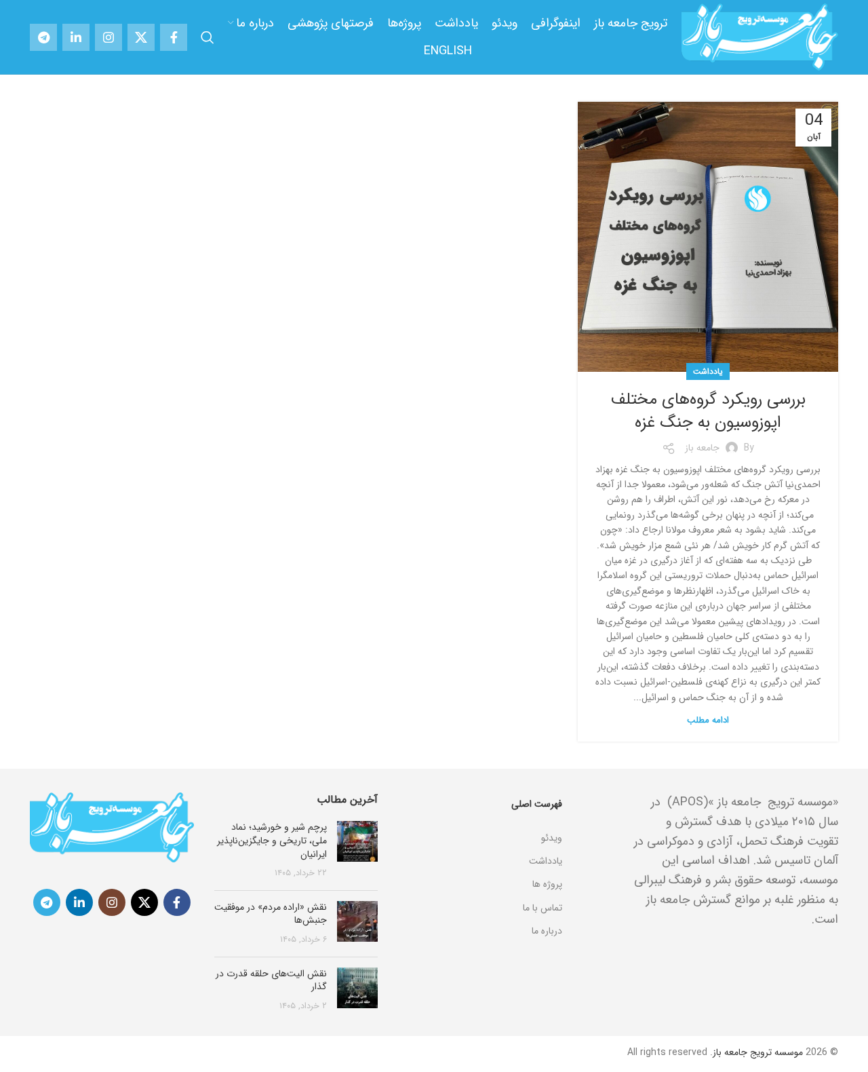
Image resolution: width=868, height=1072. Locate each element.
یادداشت (708, 371)
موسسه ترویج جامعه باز (758, 1052)
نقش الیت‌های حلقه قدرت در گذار (271, 980)
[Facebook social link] (173, 37)
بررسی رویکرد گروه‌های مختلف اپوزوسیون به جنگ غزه (708, 411)
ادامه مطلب (708, 720)
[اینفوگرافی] (480, 821)
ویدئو (551, 837)
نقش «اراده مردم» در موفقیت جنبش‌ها (270, 914)
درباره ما (547, 930)
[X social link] (141, 37)
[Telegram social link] (43, 37)
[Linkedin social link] (76, 37)
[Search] (207, 37)
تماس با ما (542, 907)
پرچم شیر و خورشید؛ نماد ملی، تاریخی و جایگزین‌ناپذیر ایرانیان (272, 840)
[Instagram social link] (108, 37)
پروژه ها (547, 884)
